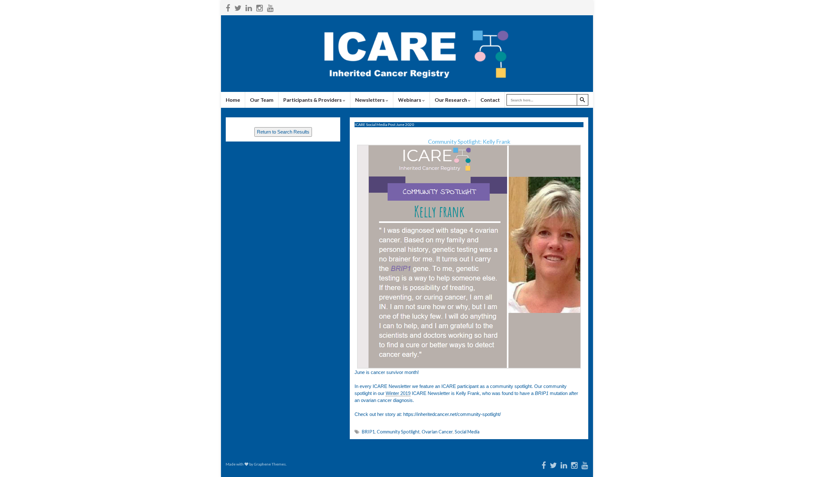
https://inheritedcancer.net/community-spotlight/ (452, 414)
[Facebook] (228, 6)
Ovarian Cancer (437, 431)
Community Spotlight (398, 431)
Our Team (261, 100)
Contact (490, 100)
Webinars (410, 100)
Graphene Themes (270, 464)
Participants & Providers (313, 100)
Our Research (451, 100)
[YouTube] (270, 6)
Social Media (467, 431)
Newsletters (370, 100)
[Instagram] (259, 6)
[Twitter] (237, 6)
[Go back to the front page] (407, 53)
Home (233, 100)
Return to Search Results (283, 132)
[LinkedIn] (248, 6)
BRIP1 (368, 431)
